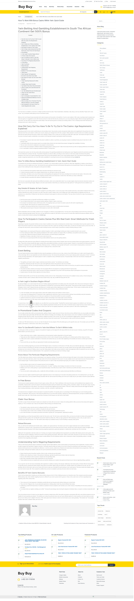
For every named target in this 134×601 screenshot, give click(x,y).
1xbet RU (102, 104)
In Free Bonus (24, 62)
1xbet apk (102, 75)
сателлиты (102, 443)
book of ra (102, 167)
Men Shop (51, 6)
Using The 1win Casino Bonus (27, 92)
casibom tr (102, 176)
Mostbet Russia (103, 295)
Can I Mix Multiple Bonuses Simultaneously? (31, 90)
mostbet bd (77, 157)
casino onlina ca (103, 186)
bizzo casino (102, 164)
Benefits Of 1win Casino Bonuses (28, 70)
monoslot (102, 276)
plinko (101, 348)
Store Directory (81, 583)
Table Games (24, 72)
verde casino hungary (104, 421)
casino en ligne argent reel (105, 181)
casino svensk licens (104, 193)
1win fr (101, 60)
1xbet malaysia (103, 96)
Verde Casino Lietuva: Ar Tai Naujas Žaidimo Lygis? (109, 463)
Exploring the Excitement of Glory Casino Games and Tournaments (79, 523)
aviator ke (102, 140)
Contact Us (80, 579)
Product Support (100, 585)
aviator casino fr (103, 135)
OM (100, 314)
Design (101, 213)
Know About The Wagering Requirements (30, 60)
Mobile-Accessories (63, 577)
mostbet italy (102, 288)
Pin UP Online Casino (104, 339)
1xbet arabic (102, 77)
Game (101, 232)
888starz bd (102, 121)
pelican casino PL (103, 331)
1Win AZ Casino (103, 53)
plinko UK (102, 353)
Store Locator (89, 1)
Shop (107, 1)
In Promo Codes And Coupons (28, 55)
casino (101, 179)
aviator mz (102, 142)
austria (101, 125)
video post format (107, 521)
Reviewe (101, 375)
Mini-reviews (102, 256)
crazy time (102, 208)
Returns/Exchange (101, 581)
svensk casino (103, 402)
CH (100, 203)
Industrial (77, 6)
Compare (80, 577)
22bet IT (101, 118)
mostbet (101, 278)
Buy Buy (34, 506)
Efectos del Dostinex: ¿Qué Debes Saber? (109, 498)
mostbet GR (102, 283)
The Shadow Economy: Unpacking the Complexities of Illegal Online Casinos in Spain (109, 472)
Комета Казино (103, 438)
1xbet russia (102, 106)
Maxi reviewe (103, 251)
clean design (101, 517)
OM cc (101, 317)
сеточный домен (103, 448)
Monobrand (102, 268)
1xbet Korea (102, 91)
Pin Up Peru (102, 341)
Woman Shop (60, 6)
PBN (101, 329)
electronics (108, 517)
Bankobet (102, 152)
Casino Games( (24, 94)
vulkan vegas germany (105, 433)
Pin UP (101, 334)
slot (100, 387)
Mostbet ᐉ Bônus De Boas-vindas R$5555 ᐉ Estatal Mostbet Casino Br (34, 523)
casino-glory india (104, 201)
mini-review (102, 254)
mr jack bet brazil (103, 307)
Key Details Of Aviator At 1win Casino (29, 47)
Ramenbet (102, 363)
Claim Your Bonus (25, 64)
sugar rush (102, 399)
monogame (102, 273)
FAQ (79, 581)
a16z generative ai (104, 123)
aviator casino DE (103, 133)
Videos (101, 428)
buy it (106, 514)
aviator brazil (102, 130)
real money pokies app (105, 368)
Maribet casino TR (104, 247)
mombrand (102, 259)
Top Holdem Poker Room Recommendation (31, 85)
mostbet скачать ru (104, 302)
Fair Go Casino (103, 220)
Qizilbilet (102, 360)
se (100, 385)
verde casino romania (104, 426)
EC (100, 215)
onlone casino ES (103, 324)
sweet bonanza (103, 404)
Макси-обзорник (103, 440)
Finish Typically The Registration (28, 74)
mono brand (102, 261)
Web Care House (42, 596)
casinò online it (103, 191)
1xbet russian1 (103, 111)
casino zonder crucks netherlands (107, 198)
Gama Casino (103, 230)
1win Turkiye (102, 67)
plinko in (101, 351)
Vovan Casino (103, 431)
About (79, 575)
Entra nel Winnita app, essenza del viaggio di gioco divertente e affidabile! (108, 482)
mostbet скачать (103, 300)
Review (101, 373)
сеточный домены (104, 450)
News (101, 312)
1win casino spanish (104, 58)
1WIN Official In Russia (105, 65)
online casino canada (104, 322)
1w (100, 50)
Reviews (101, 380)
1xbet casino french (104, 87)
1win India (102, 62)
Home (40, 6)
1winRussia (102, 70)
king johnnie (102, 242)
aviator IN (102, 138)
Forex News (102, 225)
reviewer (102, 377)
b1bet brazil (102, 150)
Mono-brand (102, 266)
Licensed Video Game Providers (28, 84)
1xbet (101, 72)
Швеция (101, 452)
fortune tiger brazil (104, 227)
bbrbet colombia (103, 157)
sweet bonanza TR (104, 406)
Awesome (108, 511)
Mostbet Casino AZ (104, 280)
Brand (101, 174)
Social (101, 397)
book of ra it (102, 169)
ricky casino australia (104, 382)
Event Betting (24, 52)
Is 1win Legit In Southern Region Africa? (30, 54)
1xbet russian (103, 108)
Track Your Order (99, 1)
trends (101, 414)
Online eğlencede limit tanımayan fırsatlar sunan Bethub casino (108, 491)
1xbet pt (101, 101)
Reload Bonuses (25, 65)
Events (101, 217)
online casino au (103, 319)
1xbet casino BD (103, 84)
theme (99, 521)
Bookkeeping (103, 171)
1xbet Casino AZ (103, 82)
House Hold (69, 6)
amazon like (100, 511)
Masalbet (102, 249)
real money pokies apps (105, 370)
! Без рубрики (103, 48)
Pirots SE (102, 346)
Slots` (101, 392)
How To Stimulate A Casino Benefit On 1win (31, 95)
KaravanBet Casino (104, 237)
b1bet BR (102, 147)
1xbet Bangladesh (104, 79)
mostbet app (43, 215)
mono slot (102, 264)
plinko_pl (102, 356)
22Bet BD (102, 116)
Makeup (61, 579)
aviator (101, 128)
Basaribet (102, 154)
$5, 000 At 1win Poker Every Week (29, 75)
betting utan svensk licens (105, 162)
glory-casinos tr (103, 234)
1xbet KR (102, 94)
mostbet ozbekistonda (105, 293)
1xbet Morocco (103, 99)
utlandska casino (103, 419)
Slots (101, 389)
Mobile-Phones (62, 581)
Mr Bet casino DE (103, 305)
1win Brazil (102, 55)
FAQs (83, 6)
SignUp (111, 565)
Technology (102, 409)
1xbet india (102, 89)
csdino (101, 210)
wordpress (109, 524)
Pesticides (61, 583)
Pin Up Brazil (102, 336)
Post (101, 358)
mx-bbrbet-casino (104, 310)
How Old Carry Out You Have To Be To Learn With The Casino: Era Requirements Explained (31, 40)
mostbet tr (102, 297)
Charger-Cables (62, 575)
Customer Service (101, 579)
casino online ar (103, 188)
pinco (101, 343)
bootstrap (100, 514)
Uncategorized (28, 16)
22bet (101, 113)
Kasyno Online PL (103, 239)
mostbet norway (103, 290)
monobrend (102, 271)
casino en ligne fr (103, 184)
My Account (113, 1)
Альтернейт (102, 436)
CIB (100, 205)
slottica (101, 394)
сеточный (102, 445)
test (100, 411)
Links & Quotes (103, 244)
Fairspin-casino (103, 222)
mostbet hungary (103, 285)
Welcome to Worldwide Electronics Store (26, 1)
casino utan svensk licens (105, 196)
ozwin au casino (103, 326)
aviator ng (102, 145)
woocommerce (101, 524)
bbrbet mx (102, 159)
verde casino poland (104, 423)
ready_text (102, 365)
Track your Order (100, 577)
